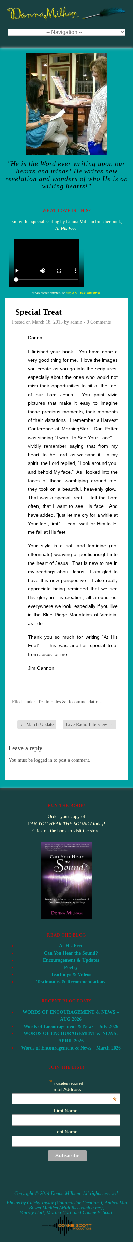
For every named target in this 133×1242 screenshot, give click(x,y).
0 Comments (99, 322)
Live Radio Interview (89, 724)
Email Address (83, 1089)
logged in (43, 760)
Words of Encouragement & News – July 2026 (71, 1026)
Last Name (66, 1131)
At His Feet (71, 945)
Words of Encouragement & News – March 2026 (71, 1048)
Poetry (71, 967)
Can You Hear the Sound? (71, 953)
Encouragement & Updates (71, 960)
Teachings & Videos (71, 974)
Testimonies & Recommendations (70, 701)
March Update (37, 724)
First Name (66, 1110)
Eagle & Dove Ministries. (83, 293)
